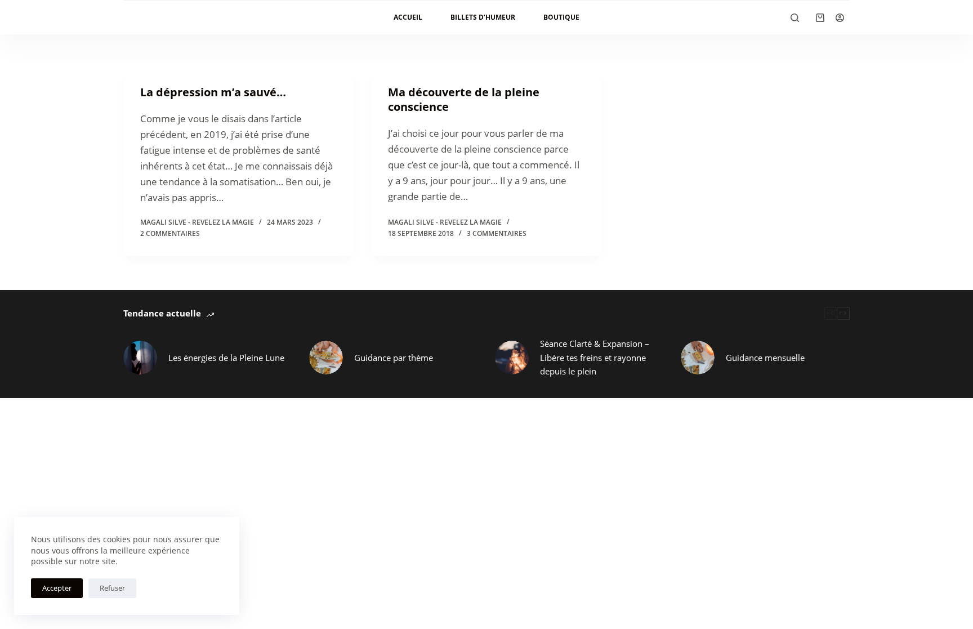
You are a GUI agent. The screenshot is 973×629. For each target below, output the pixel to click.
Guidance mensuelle (765, 357)
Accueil (408, 17)
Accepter (57, 588)
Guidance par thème (393, 357)
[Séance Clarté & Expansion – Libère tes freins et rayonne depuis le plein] (512, 357)
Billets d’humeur (482, 17)
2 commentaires (170, 233)
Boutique (561, 17)
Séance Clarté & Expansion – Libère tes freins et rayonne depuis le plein (594, 357)
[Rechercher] (795, 18)
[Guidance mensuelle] (698, 357)
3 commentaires (496, 233)
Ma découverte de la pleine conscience (463, 99)
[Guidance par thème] (326, 357)
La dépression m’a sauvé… (213, 92)
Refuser (112, 588)
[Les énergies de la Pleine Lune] (140, 357)
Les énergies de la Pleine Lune (226, 357)
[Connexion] (840, 18)
